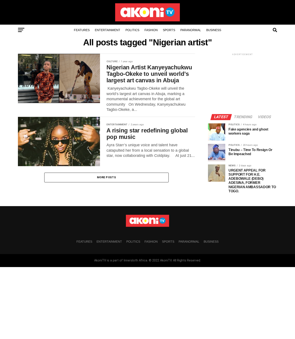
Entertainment (107, 30)
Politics (132, 30)
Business (213, 30)
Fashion (151, 30)
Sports (169, 30)
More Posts (106, 177)
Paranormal (190, 30)
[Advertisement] (242, 83)
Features (82, 30)
